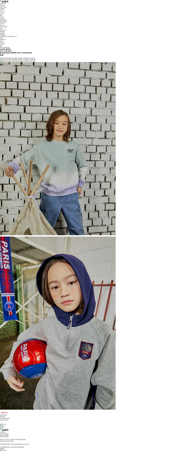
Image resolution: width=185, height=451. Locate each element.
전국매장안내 (3, 20)
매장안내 (2, 18)
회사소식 (2, 25)
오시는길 (2, 12)
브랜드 (1, 13)
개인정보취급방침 (4, 418)
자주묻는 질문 (3, 26)
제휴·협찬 (2, 416)
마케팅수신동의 (4, 420)
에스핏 (1, 17)
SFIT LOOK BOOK (4, 47)
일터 (1, 15)
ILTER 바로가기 (4, 36)
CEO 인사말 (3, 7)
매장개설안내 (3, 22)
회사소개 (2, 5)
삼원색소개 (3, 4)
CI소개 (1, 10)
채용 (1, 28)
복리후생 (2, 31)
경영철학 (2, 8)
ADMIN (2, 448)
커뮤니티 (2, 23)
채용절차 (2, 33)
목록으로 (4, 413)
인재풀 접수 (3, 35)
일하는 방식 (3, 30)
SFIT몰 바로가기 (12, 36)
